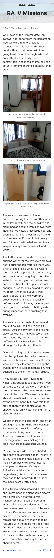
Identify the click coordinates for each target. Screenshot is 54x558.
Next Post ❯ (44, 550)
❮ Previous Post (12, 550)
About (31, 4)
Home (22, 4)
